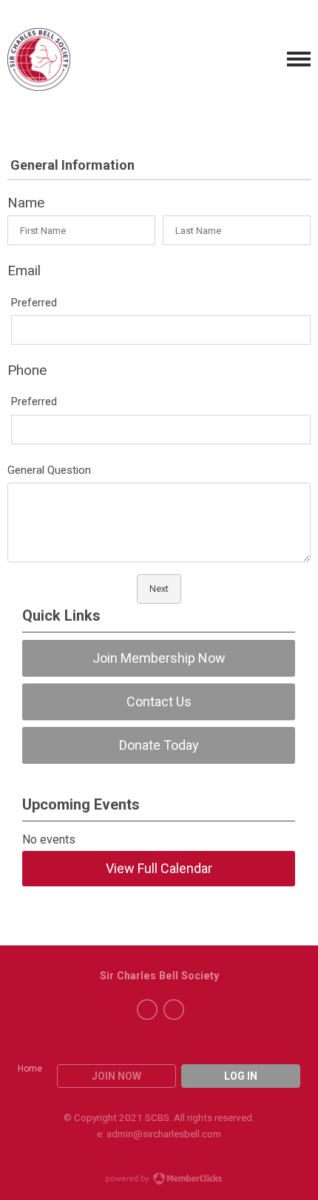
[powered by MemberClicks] (159, 1180)
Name (25, 202)
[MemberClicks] (38, 59)
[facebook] (147, 1009)
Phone (27, 370)
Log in (240, 1076)
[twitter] (173, 1009)
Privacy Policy (159, 1149)
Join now (116, 1076)
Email (24, 270)
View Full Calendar (159, 868)
